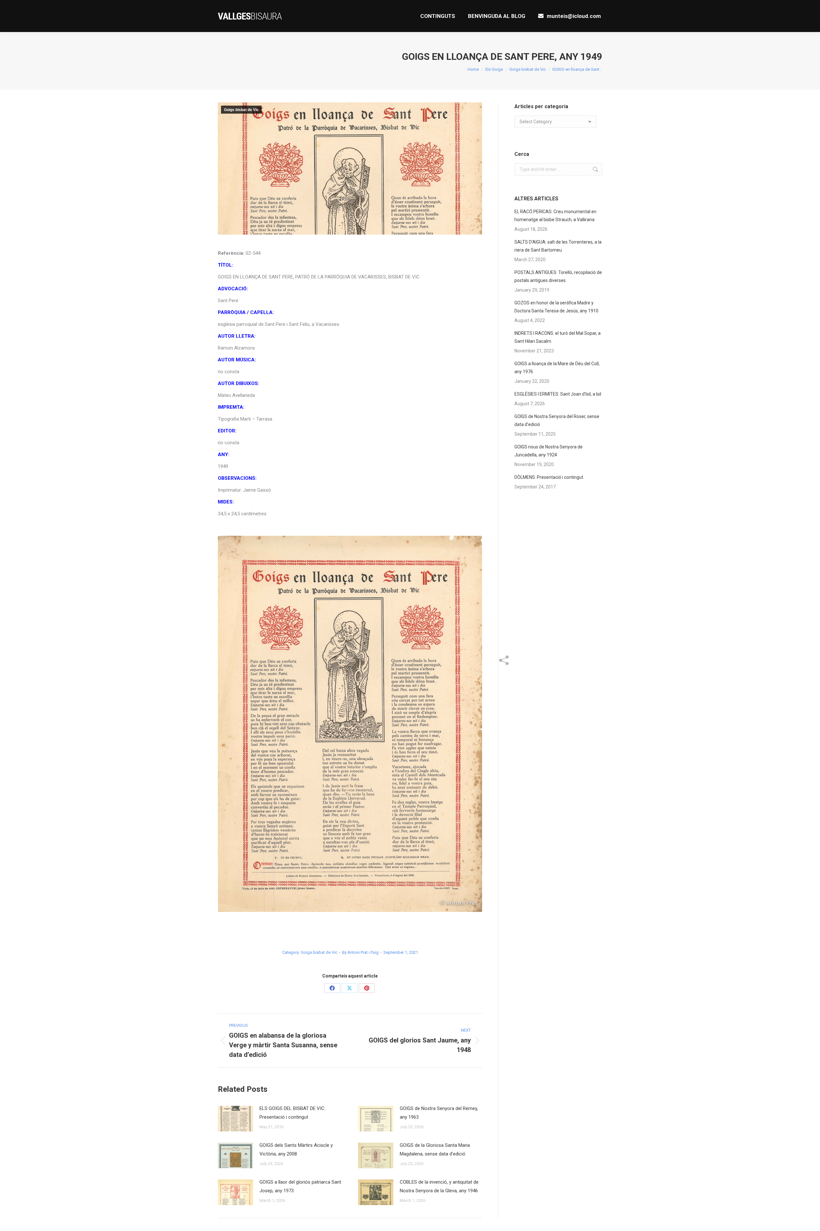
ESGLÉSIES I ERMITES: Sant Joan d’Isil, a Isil (557, 394)
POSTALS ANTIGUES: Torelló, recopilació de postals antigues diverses (558, 276)
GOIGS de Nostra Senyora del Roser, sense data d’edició (556, 420)
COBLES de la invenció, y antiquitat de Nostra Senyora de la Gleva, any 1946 (439, 1186)
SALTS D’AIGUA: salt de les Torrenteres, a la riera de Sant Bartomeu (558, 246)
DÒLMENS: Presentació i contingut (548, 477)
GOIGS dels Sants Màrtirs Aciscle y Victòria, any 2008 (296, 1149)
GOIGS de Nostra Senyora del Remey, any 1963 (439, 1113)
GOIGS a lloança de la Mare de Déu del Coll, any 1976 (557, 367)
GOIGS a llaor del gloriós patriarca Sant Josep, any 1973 (300, 1186)
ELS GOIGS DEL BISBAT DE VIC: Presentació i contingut (292, 1113)
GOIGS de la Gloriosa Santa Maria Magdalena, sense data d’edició (435, 1149)
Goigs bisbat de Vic (241, 110)
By (360, 952)
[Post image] (235, 1118)
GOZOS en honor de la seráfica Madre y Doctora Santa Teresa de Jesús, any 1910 (556, 306)
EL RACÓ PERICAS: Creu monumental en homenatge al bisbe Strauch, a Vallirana (555, 215)
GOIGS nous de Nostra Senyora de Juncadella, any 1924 (548, 450)
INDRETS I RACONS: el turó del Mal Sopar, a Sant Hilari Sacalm (557, 337)
